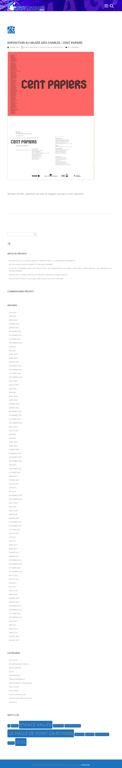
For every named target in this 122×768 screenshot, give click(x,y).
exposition (58, 726)
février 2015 (14, 636)
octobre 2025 (15, 339)
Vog (20, 742)
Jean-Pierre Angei (72, 726)
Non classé (14, 687)
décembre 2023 (15, 411)
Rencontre (14, 691)
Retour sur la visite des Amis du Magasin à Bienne (31, 264)
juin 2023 (12, 434)
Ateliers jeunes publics (19, 664)
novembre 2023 (15, 415)
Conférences (14, 675)
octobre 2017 (15, 530)
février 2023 (14, 449)
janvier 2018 (14, 518)
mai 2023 (12, 438)
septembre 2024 (15, 377)
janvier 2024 (14, 408)
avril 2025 (13, 354)
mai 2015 (12, 625)
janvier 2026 (14, 327)
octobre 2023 (15, 419)
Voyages (13, 702)
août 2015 (13, 621)
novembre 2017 (15, 526)
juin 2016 (12, 583)
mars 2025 (13, 358)
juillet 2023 (14, 430)
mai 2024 (12, 392)
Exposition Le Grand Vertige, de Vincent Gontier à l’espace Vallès (38, 275)
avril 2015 (13, 629)
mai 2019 (12, 491)
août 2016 (13, 575)
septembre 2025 (15, 343)
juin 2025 (12, 347)
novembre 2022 (15, 457)
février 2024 (14, 404)
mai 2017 (12, 541)
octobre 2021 (15, 472)
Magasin (89, 734)
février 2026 (14, 324)
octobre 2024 (15, 373)
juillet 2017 (14, 533)
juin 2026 (12, 312)
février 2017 (14, 552)
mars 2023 (13, 446)
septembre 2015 (15, 617)
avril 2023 (13, 442)
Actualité (13, 660)
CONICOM (85, 765)
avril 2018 (13, 510)
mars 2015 (13, 632)
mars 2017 (13, 549)
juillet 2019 (14, 484)
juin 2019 (12, 488)
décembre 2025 (15, 331)
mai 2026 (12, 316)
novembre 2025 (15, 335)
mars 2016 (13, 594)
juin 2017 (12, 537)
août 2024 (13, 381)
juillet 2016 (14, 579)
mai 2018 (12, 507)
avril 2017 (13, 545)
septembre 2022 (15, 461)
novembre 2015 (15, 610)
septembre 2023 (15, 423)
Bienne (15, 726)
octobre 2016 (15, 568)
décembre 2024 (15, 366)
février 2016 (14, 598)
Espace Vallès (35, 725)
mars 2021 (13, 476)
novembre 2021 (15, 468)
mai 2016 (12, 587)
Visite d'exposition (17, 694)
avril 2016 (13, 590)
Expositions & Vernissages (51, 47)
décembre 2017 (15, 522)
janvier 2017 (14, 556)
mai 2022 (12, 465)
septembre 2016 (15, 571)
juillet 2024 (14, 385)
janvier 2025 (14, 362)
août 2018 (13, 503)
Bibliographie (15, 668)
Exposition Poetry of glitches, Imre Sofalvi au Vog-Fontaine (36, 278)
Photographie (102, 734)
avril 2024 (13, 396)
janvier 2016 (14, 602)
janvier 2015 (14, 640)
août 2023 (13, 427)
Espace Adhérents (31, 47)
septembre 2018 (15, 499)
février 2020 (14, 480)
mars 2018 (13, 514)
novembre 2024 (15, 369)
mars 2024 (13, 400)
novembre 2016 (15, 564)
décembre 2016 (15, 560)
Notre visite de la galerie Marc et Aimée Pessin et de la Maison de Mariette (42, 261)
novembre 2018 (15, 495)
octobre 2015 (15, 613)
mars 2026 (13, 320)
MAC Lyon (79, 734)
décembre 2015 (15, 606)
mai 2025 (12, 350)
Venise (11, 743)
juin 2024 (12, 388)
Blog (11, 671)
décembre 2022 (15, 453)
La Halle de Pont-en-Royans (40, 733)
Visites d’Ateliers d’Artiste (20, 698)
